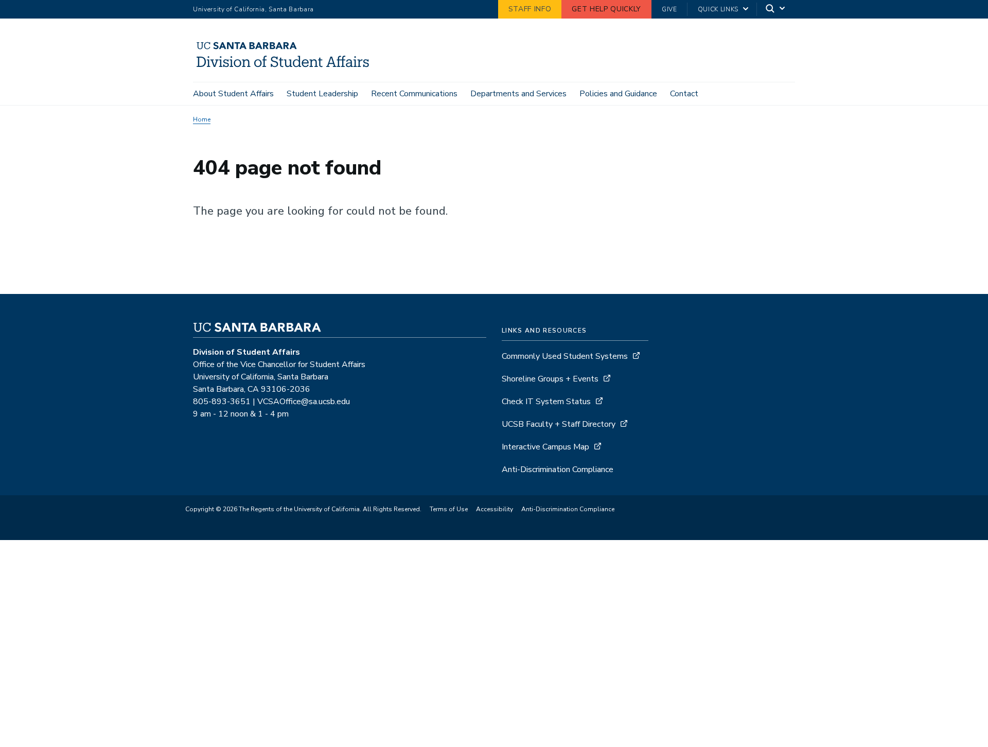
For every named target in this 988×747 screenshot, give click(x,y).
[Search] (776, 10)
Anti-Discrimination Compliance (557, 469)
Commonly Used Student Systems (565, 356)
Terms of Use (449, 509)
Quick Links (718, 9)
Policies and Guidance (618, 93)
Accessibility (494, 509)
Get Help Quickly (606, 9)
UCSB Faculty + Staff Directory (558, 424)
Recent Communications (414, 93)
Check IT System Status (546, 401)
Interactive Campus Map (545, 447)
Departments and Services (518, 93)
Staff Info (530, 9)
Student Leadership (322, 93)
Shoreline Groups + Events (550, 379)
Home (201, 119)
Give (669, 9)
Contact (684, 93)
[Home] (287, 67)
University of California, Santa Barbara (253, 9)
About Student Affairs (233, 93)
